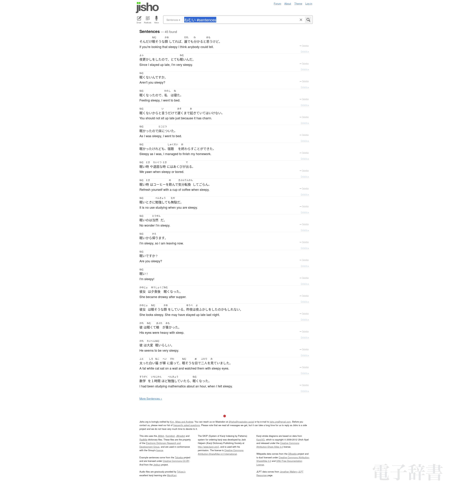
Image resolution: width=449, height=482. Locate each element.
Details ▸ (305, 51)
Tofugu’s (181, 471)
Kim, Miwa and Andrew (181, 421)
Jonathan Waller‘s (288, 471)
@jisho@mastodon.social (241, 421)
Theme (298, 3)
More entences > (150, 398)
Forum (277, 3)
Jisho (147, 7)
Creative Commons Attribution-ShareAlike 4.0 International (220, 452)
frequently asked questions (186, 425)
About (287, 3)
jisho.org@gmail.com (280, 421)
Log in (308, 3)
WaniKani (171, 475)
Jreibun (156, 464)
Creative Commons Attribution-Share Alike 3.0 (277, 444)
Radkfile (143, 439)
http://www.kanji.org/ (208, 446)
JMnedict (180, 435)
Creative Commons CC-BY (176, 461)
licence (159, 450)
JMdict (161, 435)
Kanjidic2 (170, 435)
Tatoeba (305, 45)
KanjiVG (260, 439)
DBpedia (292, 453)
